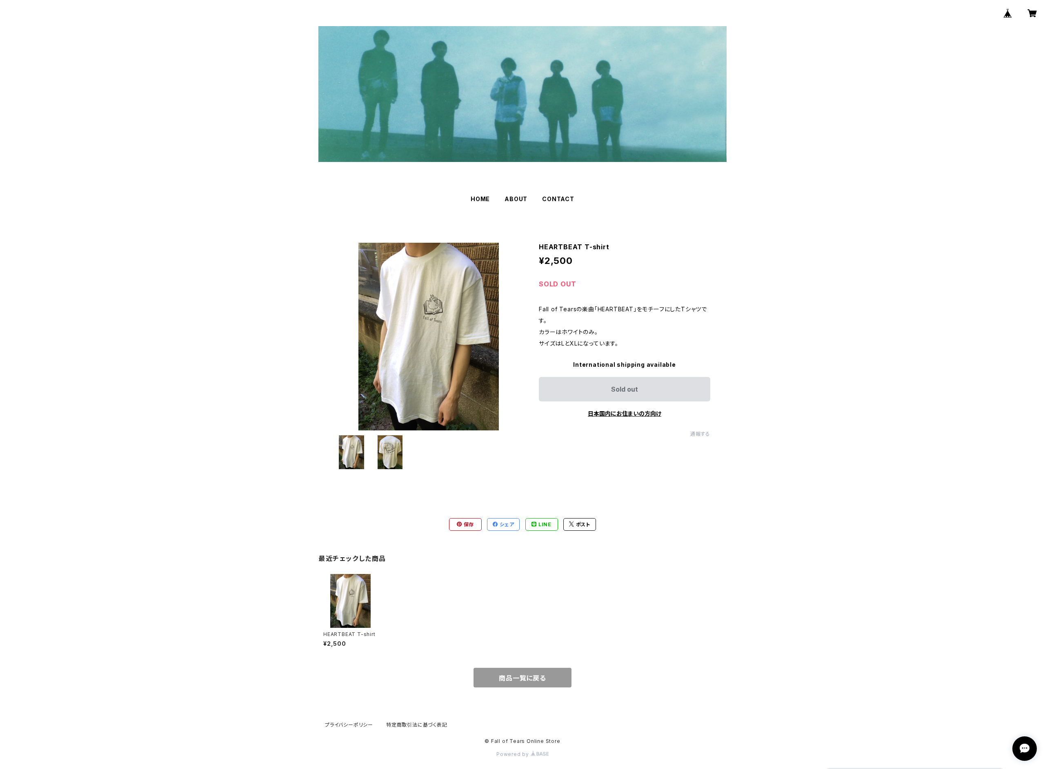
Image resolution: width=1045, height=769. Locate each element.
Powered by (513, 754)
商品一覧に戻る (522, 678)
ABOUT (516, 198)
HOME (480, 198)
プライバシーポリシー (349, 725)
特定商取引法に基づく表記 (416, 725)
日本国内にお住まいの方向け (624, 413)
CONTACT (558, 198)
